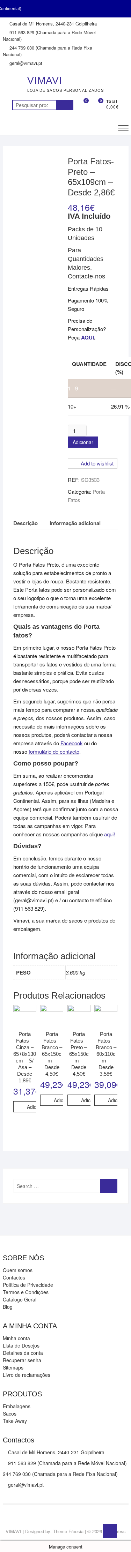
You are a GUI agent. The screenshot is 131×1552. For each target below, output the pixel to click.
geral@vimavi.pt (25, 63)
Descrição (25, 523)
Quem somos (17, 1270)
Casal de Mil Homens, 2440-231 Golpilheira (52, 23)
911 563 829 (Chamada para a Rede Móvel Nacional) (49, 36)
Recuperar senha (22, 1360)
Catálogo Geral (19, 1299)
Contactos (14, 1277)
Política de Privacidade (28, 1284)
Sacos (9, 1413)
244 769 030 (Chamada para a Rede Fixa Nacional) (47, 51)
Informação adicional (75, 523)
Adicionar (83, 442)
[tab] (25, 523)
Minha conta (16, 1338)
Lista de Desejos (21, 1345)
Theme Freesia (68, 1531)
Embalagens (16, 1406)
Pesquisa (64, 105)
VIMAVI (44, 80)
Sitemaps (13, 1367)
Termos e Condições (26, 1292)
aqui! (109, 834)
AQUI (87, 337)
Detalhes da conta (23, 1352)
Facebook (71, 743)
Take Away (15, 1420)
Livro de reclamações (26, 1374)
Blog (8, 1306)
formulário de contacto (54, 751)
